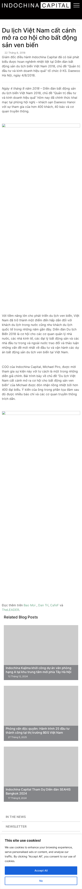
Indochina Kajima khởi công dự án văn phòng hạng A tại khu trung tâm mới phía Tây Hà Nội (38, 670)
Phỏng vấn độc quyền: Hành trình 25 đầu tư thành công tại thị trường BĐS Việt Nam (37, 730)
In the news (16, 817)
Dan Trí (43, 605)
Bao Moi (29, 605)
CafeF (54, 605)
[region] (41, 861)
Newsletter (16, 826)
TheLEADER (10, 610)
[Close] (78, 837)
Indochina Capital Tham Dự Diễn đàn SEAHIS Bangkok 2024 (38, 791)
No (41, 880)
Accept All (41, 870)
